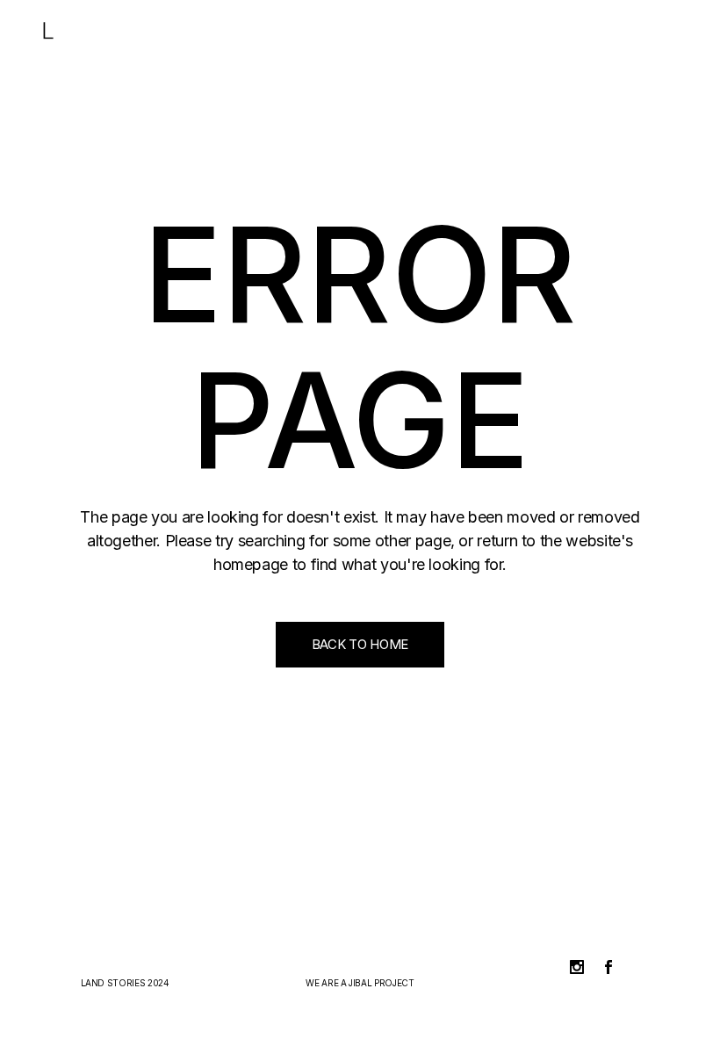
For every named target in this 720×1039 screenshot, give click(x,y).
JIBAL (360, 983)
